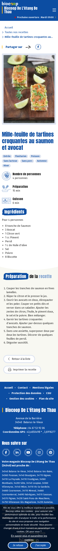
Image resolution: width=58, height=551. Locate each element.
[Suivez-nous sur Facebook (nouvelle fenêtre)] (6, 452)
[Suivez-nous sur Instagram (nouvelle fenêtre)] (39, 452)
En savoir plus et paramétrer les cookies (29, 538)
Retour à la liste (21, 358)
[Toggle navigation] (54, 11)
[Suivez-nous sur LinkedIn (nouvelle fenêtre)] (17, 452)
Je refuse (18, 545)
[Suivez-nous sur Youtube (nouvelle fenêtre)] (28, 452)
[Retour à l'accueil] (10, 4)
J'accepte (40, 545)
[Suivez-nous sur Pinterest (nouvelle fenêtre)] (50, 452)
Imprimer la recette (24, 369)
